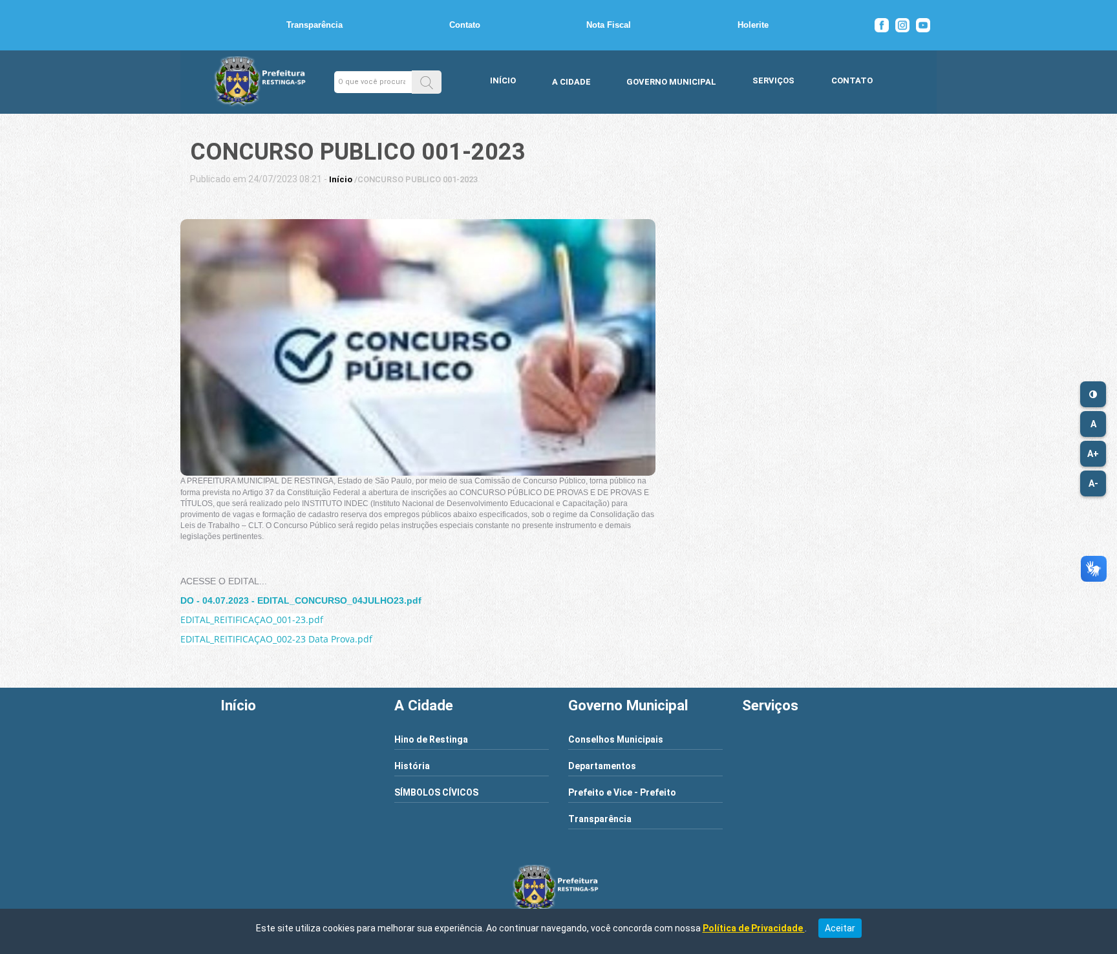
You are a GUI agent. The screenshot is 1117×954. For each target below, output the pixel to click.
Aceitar (840, 928)
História (412, 766)
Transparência (314, 25)
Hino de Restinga (431, 739)
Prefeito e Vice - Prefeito (622, 792)
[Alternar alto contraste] (1093, 394)
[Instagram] (902, 25)
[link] (340, 179)
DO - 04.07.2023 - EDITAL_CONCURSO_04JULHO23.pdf (300, 600)
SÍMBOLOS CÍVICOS (436, 792)
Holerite (753, 25)
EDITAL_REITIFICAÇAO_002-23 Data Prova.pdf (276, 639)
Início (503, 80)
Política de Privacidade (754, 928)
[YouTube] (923, 25)
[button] (426, 81)
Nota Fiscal (608, 25)
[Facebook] (882, 25)
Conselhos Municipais (615, 739)
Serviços (773, 80)
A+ (1093, 454)
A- (1093, 483)
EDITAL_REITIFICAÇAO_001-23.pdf (251, 619)
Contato (464, 25)
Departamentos (602, 766)
